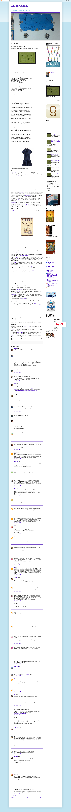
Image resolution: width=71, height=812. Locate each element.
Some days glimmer (49, 271)
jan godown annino (16, 773)
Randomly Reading (19, 291)
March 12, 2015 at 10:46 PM (17, 458)
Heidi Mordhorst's (17, 175)
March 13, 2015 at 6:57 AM (17, 582)
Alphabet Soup (24, 189)
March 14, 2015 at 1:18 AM (17, 763)
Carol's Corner (33, 266)
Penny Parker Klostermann (17, 432)
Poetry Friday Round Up (54, 154)
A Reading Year (17, 257)
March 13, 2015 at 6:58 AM (17, 591)
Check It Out (38, 313)
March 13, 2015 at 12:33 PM (17, 675)
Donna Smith (15, 498)
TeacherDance (49, 287)
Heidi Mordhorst (16, 557)
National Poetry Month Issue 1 (55, 167)
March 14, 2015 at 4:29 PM (17, 770)
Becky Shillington (19, 289)
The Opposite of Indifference (24, 255)
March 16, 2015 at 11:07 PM (17, 793)
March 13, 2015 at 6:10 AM (17, 564)
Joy (14, 525)
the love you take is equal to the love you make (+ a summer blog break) (52, 263)
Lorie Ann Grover (16, 666)
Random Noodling (25, 174)
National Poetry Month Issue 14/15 (55, 161)
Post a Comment (14, 795)
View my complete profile (49, 82)
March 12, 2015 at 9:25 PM (17, 416)
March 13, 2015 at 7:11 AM (17, 600)
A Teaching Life (14, 273)
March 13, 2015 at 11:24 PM (17, 753)
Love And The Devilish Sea (50, 285)
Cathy (14, 735)
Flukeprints (13, 321)
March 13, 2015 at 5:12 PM (17, 724)
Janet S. (15, 694)
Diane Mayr (15, 348)
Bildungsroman (23, 298)
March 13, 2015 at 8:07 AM (17, 621)
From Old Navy (27, 166)
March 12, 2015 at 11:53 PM (17, 476)
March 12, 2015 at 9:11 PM (17, 366)
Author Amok (19, 5)
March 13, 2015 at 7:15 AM (17, 607)
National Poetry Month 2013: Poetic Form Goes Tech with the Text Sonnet (55, 141)
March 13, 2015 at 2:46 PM (17, 697)
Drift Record (33, 245)
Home (27, 797)
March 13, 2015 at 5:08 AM (17, 533)
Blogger (39, 804)
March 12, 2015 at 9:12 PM (17, 372)
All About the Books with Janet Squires (25, 310)
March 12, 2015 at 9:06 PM (17, 350)
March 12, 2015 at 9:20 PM (17, 380)
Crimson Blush (23, 668)
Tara (14, 585)
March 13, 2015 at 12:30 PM (17, 670)
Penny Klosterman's (22, 192)
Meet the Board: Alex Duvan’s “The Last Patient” (52, 267)
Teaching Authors (25, 177)
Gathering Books (13, 202)
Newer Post (12, 797)
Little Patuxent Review (50, 266)
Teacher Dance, (14, 210)
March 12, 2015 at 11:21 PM (17, 467)
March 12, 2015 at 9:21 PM (17, 391)
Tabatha (15, 536)
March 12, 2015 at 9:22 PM (17, 411)
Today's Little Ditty (28, 195)
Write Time (17, 182)
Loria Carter (13, 329)
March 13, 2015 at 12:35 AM (17, 514)
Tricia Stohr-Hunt (16, 610)
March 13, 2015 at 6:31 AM (17, 574)
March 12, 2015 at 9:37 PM (17, 429)
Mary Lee (15, 545)
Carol (14, 567)
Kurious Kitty (14, 172)
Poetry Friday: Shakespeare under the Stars (55, 134)
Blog (47, 279)
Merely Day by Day (27, 326)
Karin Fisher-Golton (16, 727)
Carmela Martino (16, 353)
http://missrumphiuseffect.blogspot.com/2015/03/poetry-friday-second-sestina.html (24, 616)
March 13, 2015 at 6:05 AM (17, 554)
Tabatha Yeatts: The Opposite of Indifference (51, 284)
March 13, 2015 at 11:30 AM (17, 663)
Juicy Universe (16, 262)
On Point (35, 303)
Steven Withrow (16, 404)
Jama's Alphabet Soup (50, 262)
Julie (14, 517)
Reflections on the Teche (36, 270)
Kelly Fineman (24, 317)
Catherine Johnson (16, 300)
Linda (14, 394)
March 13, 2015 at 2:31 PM (17, 685)
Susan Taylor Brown (50, 270)
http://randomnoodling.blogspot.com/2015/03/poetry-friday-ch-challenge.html (26, 390)
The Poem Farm (26, 306)
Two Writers (25, 281)
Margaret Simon (16, 577)
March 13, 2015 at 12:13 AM (17, 485)
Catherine (15, 488)
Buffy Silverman (19, 199)
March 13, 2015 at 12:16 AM (17, 495)
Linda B (15, 479)
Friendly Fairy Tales (14, 335)
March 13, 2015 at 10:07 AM (17, 657)
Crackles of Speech (34, 187)
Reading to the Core (18, 213)
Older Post (41, 797)
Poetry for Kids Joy (14, 252)
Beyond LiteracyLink (20, 332)
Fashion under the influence (50, 277)
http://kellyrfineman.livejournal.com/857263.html (20, 713)
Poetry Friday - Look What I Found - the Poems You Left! (52, 281)
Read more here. (29, 72)
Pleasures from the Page (15, 294)
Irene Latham (27, 276)
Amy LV (15, 678)
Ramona (15, 646)
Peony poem (48, 259)
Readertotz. (41, 304)
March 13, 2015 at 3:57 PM (17, 705)
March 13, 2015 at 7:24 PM (17, 732)
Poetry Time (27, 204)
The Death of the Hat (26, 674)
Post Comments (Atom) (18, 798)
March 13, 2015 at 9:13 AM (17, 643)
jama (14, 419)
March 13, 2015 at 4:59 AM (17, 522)
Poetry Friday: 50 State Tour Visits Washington (55, 148)
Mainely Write (18, 237)
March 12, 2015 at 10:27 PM (17, 449)
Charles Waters (16, 470)
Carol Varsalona (16, 756)
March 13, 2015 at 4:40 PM (17, 714)
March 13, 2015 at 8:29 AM (17, 632)
